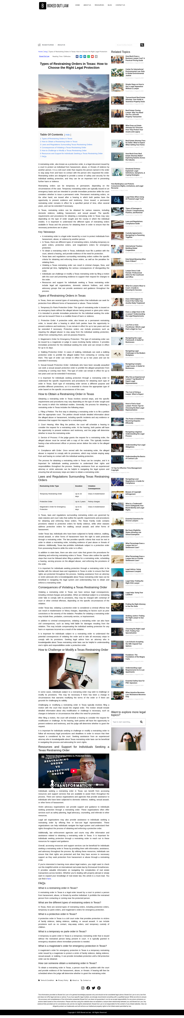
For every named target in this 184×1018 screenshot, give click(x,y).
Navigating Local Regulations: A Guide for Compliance (135, 481)
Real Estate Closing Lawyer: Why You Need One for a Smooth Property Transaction (134, 113)
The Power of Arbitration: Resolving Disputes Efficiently (135, 421)
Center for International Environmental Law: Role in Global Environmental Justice (135, 72)
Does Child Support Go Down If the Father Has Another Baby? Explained (135, 301)
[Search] (142, 45)
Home (40, 52)
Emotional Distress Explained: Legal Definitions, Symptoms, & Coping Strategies (135, 172)
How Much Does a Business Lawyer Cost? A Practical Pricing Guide (135, 58)
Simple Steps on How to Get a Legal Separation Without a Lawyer (135, 86)
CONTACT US (120, 5)
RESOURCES (99, 5)
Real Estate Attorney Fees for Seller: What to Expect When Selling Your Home (135, 143)
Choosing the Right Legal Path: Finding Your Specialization (135, 631)
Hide (67, 135)
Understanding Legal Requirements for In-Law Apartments (135, 670)
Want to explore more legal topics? (128, 713)
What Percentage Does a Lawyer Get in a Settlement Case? (135, 545)
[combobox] (124, 721)
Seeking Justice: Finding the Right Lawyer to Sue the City (135, 618)
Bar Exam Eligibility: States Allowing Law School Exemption (133, 532)
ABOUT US (87, 5)
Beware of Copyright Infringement (133, 493)
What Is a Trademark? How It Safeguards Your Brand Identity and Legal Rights (135, 507)
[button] (77, 56)
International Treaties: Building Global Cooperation (134, 248)
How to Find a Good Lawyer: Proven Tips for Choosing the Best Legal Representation (135, 407)
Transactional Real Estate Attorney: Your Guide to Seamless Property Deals (135, 99)
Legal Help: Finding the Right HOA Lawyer (134, 582)
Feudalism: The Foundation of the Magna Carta (135, 657)
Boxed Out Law (44, 56)
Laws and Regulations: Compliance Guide (134, 222)
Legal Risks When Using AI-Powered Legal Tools (135, 198)
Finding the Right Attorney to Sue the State (136, 605)
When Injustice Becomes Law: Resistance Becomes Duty (136, 694)
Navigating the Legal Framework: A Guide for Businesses (135, 340)
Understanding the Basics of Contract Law (135, 457)
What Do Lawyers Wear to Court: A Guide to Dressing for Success (135, 288)
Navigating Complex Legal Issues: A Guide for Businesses (135, 366)
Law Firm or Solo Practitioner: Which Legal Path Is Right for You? (135, 327)
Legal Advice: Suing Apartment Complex (133, 570)
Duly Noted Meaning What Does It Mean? (136, 260)
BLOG (110, 5)
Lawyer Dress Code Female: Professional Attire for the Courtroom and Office (135, 274)
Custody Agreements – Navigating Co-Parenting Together (135, 235)
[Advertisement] (92, 25)
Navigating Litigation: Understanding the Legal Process (135, 434)
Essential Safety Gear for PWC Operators (135, 682)
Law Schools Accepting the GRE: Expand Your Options (134, 644)
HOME (77, 5)
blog (45, 52)
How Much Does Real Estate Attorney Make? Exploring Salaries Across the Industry (135, 157)
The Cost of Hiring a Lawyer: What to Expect (134, 393)
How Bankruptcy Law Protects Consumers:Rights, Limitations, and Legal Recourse (127, 186)
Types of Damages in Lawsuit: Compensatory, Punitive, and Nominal (135, 210)
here (49, 879)
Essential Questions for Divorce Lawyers (134, 520)
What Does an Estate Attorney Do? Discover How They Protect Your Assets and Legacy (134, 128)
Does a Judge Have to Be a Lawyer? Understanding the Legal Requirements (135, 314)
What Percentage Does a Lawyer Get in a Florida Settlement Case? (135, 558)
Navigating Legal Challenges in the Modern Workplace (135, 353)
